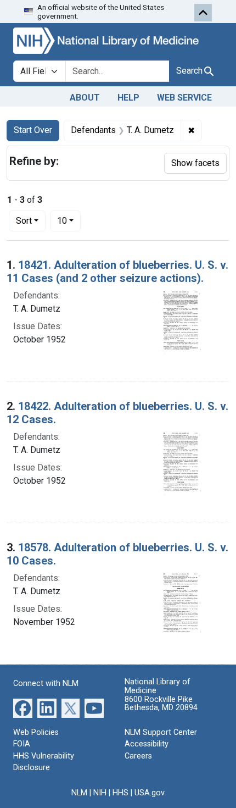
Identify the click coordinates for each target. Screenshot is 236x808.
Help (128, 97)
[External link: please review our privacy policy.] (22, 707)
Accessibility (146, 744)
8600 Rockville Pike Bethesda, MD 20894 (161, 704)
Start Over (33, 130)
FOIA (21, 744)
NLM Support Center (161, 732)
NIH (99, 793)
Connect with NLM (45, 683)
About (85, 97)
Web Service (184, 97)
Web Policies (36, 732)
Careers (138, 756)
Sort (24, 220)
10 (69, 220)
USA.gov (149, 793)
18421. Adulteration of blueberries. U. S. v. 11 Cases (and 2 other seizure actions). (117, 271)
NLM (79, 793)
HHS (120, 793)
